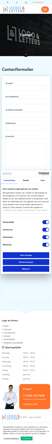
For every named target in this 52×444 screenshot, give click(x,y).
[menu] (45, 9)
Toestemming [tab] (9, 180)
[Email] (26, 2)
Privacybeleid (9, 339)
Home (6, 326)
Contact (7, 336)
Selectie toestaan (26, 262)
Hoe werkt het (9, 333)
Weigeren (26, 269)
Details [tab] (26, 180)
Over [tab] (43, 180)
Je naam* (9, 83)
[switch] (45, 230)
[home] (14, 9)
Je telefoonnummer (14, 110)
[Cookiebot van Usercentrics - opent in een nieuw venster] (38, 173)
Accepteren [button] (26, 438)
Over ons (7, 329)
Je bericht (9, 136)
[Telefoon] (16, 2)
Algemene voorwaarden (13, 343)
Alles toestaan (26, 255)
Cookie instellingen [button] (11, 438)
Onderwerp (10, 123)
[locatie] (7, 2)
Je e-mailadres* (12, 97)
